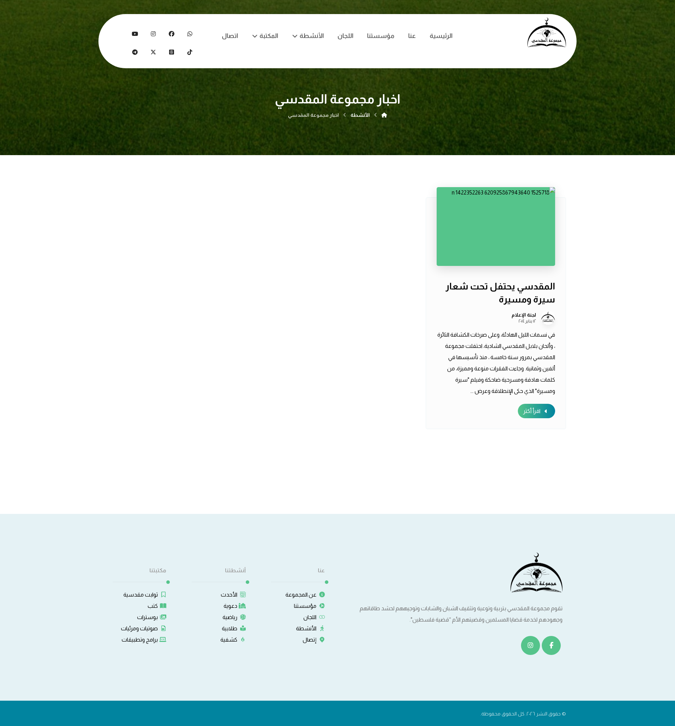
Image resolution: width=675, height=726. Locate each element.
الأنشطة (306, 628)
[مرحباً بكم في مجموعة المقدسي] (546, 32)
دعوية (230, 606)
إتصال (309, 640)
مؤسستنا (305, 606)
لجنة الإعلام (524, 315)
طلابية (229, 628)
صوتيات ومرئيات (139, 628)
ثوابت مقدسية (140, 595)
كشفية (228, 640)
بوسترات (147, 617)
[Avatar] (548, 318)
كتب (153, 606)
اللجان (309, 617)
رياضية (230, 617)
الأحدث (229, 595)
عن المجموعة (300, 595)
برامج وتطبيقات (140, 640)
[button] (190, 34)
